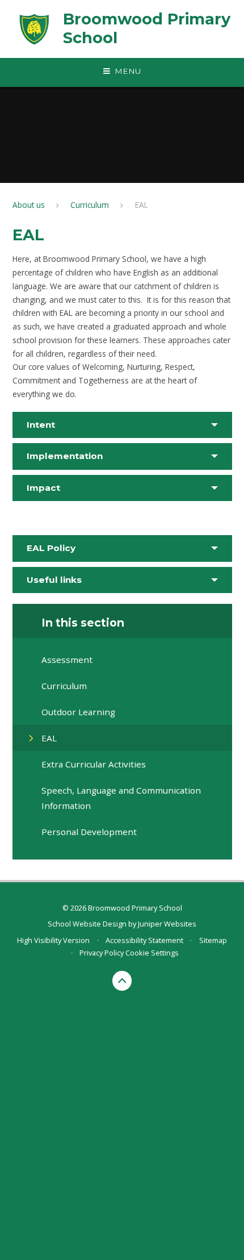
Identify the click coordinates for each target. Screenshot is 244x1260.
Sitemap (213, 940)
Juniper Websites (167, 924)
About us (28, 204)
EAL (141, 204)
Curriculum (89, 204)
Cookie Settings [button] (152, 953)
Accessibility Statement (144, 940)
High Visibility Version (53, 940)
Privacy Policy (101, 953)
